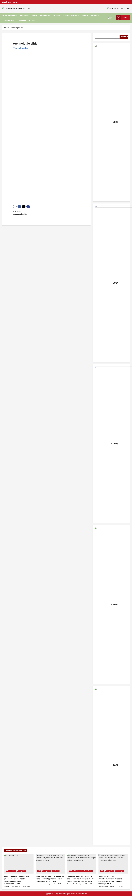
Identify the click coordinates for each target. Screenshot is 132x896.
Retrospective (21, 871)
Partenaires (95, 15)
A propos (32, 20)
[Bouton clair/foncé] (110, 18)
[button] (15, 206)
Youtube (125, 18)
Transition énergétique (71, 15)
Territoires (56, 15)
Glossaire (22, 20)
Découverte (24, 15)
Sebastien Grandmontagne (12, 886)
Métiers (34, 15)
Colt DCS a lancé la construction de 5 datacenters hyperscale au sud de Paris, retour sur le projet (50, 878)
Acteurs (85, 15)
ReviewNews (72, 894)
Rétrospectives (9, 20)
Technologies (45, 15)
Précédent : (20, 212)
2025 (7, 871)
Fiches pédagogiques (9, 15)
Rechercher (124, 36)
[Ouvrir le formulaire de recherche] (113, 18)
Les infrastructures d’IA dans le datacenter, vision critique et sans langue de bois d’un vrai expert (80, 878)
